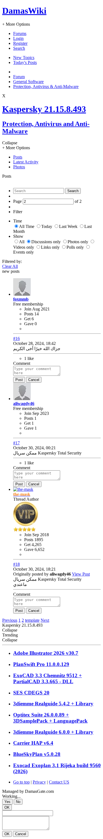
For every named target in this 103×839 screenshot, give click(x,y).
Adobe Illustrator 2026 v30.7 (45, 653)
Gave (29, 323)
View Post (81, 574)
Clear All (10, 266)
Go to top (21, 782)
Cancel (33, 380)
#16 (16, 338)
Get (27, 318)
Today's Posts (25, 62)
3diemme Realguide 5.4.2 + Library (53, 703)
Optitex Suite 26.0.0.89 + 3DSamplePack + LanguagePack (50, 718)
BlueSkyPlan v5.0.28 (36, 754)
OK (7, 807)
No (18, 802)
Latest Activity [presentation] (25, 162)
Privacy (39, 782)
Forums (19, 33)
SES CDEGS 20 (31, 693)
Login (18, 38)
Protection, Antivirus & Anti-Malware (46, 86)
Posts (28, 314)
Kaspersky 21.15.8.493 (44, 109)
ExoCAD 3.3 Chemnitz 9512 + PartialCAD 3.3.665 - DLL (47, 678)
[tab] (57, 157)
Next (45, 620)
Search (19, 48)
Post (19, 380)
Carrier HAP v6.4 (33, 743)
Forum (19, 76)
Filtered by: (12, 261)
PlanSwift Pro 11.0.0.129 (41, 664)
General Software (28, 81)
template (32, 620)
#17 (16, 443)
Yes (7, 802)
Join (28, 309)
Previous (9, 620)
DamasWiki (24, 11)
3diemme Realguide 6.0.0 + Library (53, 732)
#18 (16, 564)
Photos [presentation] (19, 167)
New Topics (23, 57)
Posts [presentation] (17, 157)
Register (20, 43)
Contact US (59, 782)
